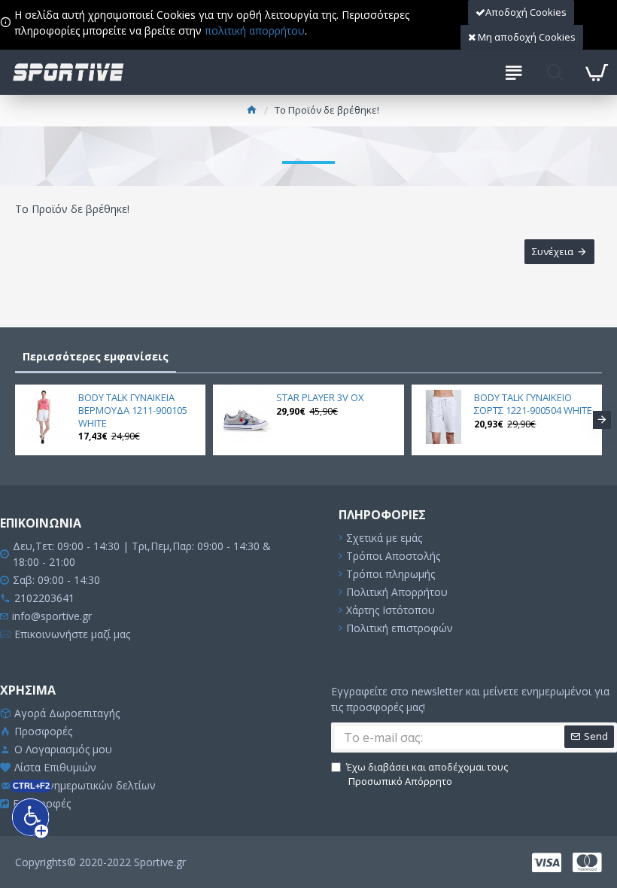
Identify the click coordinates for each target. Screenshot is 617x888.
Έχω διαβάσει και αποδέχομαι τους (427, 774)
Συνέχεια (552, 251)
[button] (15, 420)
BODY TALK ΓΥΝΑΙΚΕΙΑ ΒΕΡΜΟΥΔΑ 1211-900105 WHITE (132, 410)
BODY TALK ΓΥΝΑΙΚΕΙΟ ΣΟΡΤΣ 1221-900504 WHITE (533, 404)
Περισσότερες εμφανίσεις (96, 356)
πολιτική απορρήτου (255, 30)
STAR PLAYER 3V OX (320, 397)
